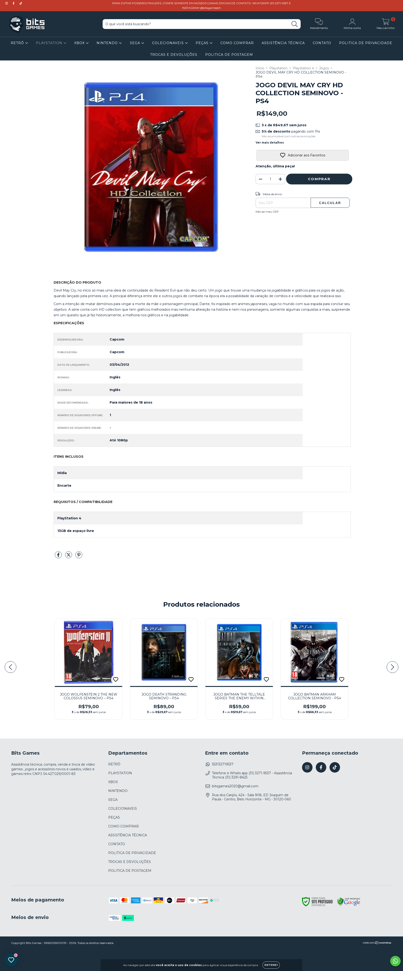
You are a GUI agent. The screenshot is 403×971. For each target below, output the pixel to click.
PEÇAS (203, 43)
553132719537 (222, 764)
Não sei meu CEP (267, 211)
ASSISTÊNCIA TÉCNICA (283, 43)
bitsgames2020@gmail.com (235, 786)
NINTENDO (108, 43)
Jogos (324, 68)
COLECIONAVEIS (168, 43)
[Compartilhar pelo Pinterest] (78, 557)
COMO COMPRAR (237, 43)
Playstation (278, 68)
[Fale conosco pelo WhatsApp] (395, 961)
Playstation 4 (303, 68)
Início (260, 68)
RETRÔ (18, 43)
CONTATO (322, 43)
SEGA (135, 43)
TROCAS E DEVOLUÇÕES (173, 55)
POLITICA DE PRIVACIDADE (365, 43)
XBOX (80, 43)
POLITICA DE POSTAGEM (229, 55)
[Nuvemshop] (377, 943)
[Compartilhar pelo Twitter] (69, 557)
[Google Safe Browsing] (348, 905)
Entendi (271, 965)
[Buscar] (294, 24)
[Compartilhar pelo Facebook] (59, 557)
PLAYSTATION (49, 43)
